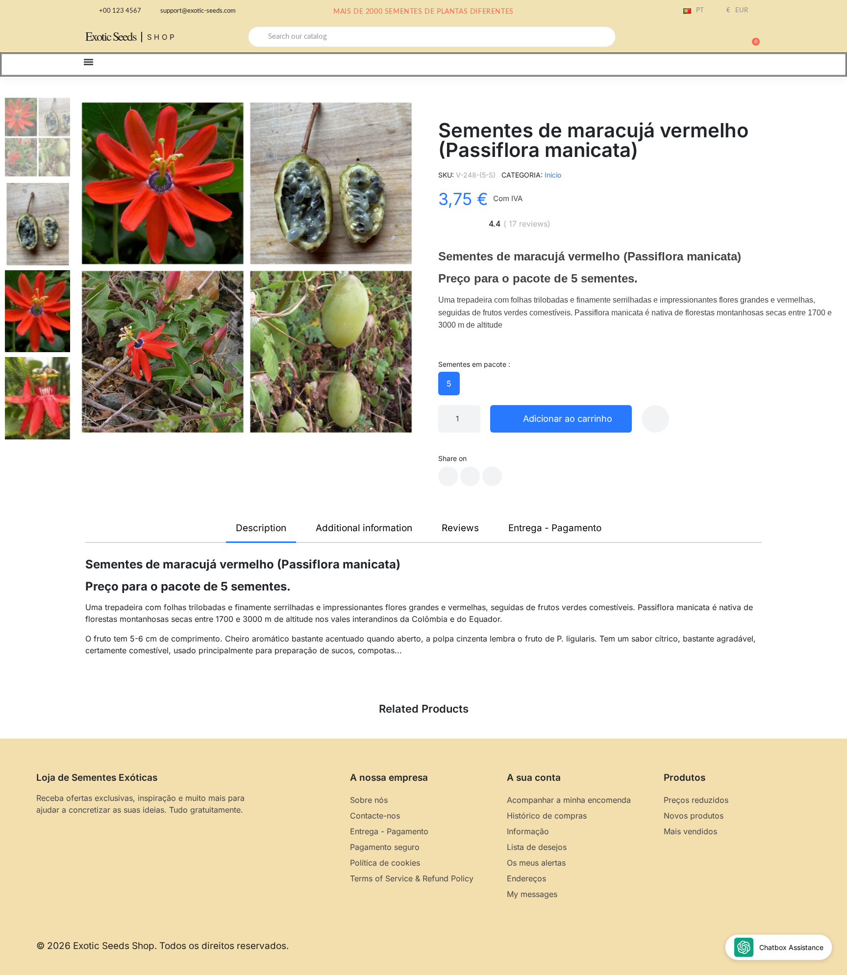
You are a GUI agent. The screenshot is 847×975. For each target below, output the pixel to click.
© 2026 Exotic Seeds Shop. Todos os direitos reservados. (162, 945)
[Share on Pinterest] (492, 476)
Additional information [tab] (364, 528)
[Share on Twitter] (470, 476)
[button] (751, 37)
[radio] (449, 383)
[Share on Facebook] (448, 476)
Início (553, 175)
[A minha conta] (717, 37)
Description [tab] (261, 528)
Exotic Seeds (110, 36)
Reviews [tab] (460, 528)
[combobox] (431, 37)
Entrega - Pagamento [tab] (554, 528)
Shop (162, 37)
